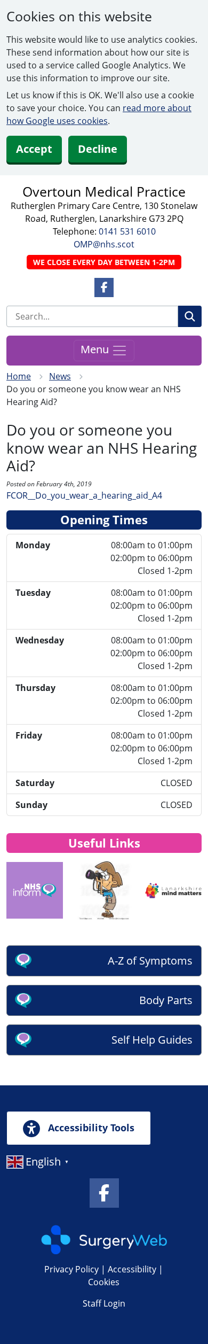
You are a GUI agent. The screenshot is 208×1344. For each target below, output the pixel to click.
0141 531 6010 (127, 231)
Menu (96, 350)
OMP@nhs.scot (104, 244)
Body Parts (166, 1000)
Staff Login (104, 1303)
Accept (34, 149)
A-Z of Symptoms (150, 960)
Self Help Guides (152, 1039)
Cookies (103, 1282)
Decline (97, 149)
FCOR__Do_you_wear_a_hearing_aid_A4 (84, 495)
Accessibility (132, 1269)
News (60, 376)
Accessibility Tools (89, 1127)
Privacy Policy (71, 1269)
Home (18, 376)
